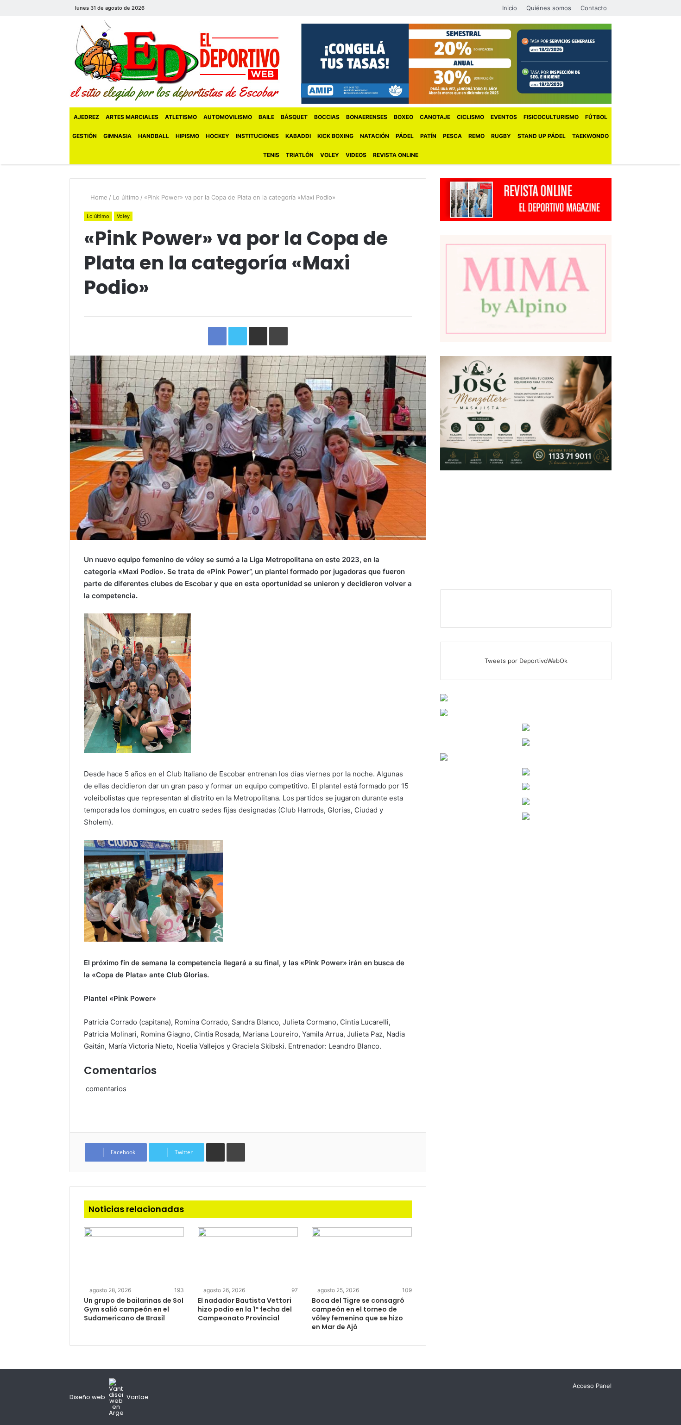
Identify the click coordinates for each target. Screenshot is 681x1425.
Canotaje (435, 116)
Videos (356, 154)
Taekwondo (590, 135)
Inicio (509, 8)
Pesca (452, 135)
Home (97, 197)
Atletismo (181, 116)
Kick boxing (335, 135)
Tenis (271, 154)
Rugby (501, 135)
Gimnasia (117, 135)
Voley (329, 154)
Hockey (217, 135)
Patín (428, 135)
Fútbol (596, 116)
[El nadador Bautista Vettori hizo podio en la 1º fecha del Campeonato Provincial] (248, 1255)
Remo (476, 135)
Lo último (126, 197)
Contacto (593, 8)
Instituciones (257, 135)
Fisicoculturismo (551, 116)
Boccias (327, 116)
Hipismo (187, 135)
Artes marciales (132, 116)
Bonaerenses (366, 116)
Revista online (395, 154)
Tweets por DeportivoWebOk (526, 660)
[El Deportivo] (174, 60)
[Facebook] (158, 8)
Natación (374, 135)
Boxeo (403, 116)
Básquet (294, 116)
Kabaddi (298, 135)
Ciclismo (470, 116)
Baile (266, 116)
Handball (153, 135)
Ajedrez (86, 116)
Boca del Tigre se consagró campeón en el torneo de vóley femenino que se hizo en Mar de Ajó (358, 1313)
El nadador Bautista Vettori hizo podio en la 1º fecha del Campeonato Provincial (245, 1309)
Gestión (84, 135)
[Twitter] (172, 8)
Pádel (405, 135)
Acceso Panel (592, 1385)
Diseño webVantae (109, 1397)
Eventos (504, 116)
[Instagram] (186, 8)
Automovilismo (227, 116)
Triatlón (300, 154)
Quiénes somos (548, 8)
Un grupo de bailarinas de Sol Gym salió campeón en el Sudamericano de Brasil (133, 1309)
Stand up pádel (541, 135)
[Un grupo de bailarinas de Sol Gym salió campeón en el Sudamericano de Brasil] (134, 1255)
